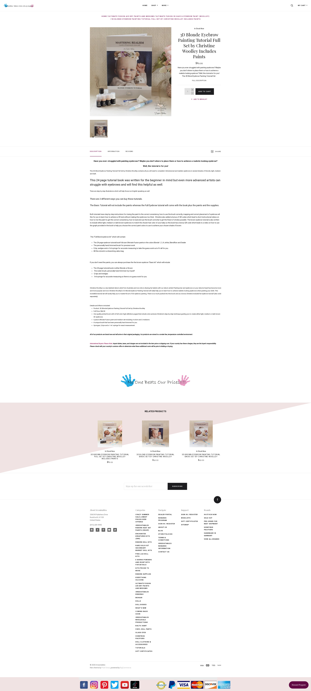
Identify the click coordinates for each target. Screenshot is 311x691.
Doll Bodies (141, 604)
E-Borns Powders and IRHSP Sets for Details (143, 562)
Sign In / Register (166, 524)
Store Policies (165, 534)
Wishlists (186, 518)
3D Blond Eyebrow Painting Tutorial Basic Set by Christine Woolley (155, 456)
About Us (162, 527)
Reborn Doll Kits (143, 542)
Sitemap (185, 525)
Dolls (138, 601)
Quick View (109, 435)
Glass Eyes (140, 632)
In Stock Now (199, 29)
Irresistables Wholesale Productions (142, 620)
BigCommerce (125, 668)
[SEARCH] (292, 5)
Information (114, 151)
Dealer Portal (165, 514)
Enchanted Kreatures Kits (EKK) (142, 536)
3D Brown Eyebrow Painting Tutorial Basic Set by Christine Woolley (201, 456)
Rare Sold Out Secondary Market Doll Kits (143, 548)
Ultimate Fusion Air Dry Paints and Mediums (143, 586)
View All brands (211, 539)
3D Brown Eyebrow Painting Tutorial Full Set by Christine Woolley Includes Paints (110, 457)
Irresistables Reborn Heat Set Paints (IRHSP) (143, 528)
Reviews (129, 151)
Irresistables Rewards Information (165, 546)
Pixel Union (106, 668)
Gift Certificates (143, 651)
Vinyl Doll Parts (143, 629)
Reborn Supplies (143, 574)
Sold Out (208, 518)
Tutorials (140, 648)
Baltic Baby (141, 626)
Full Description (199, 80)
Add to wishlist (200, 99)
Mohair (138, 598)
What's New (140, 608)
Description (96, 151)
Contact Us (163, 552)
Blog (160, 531)
